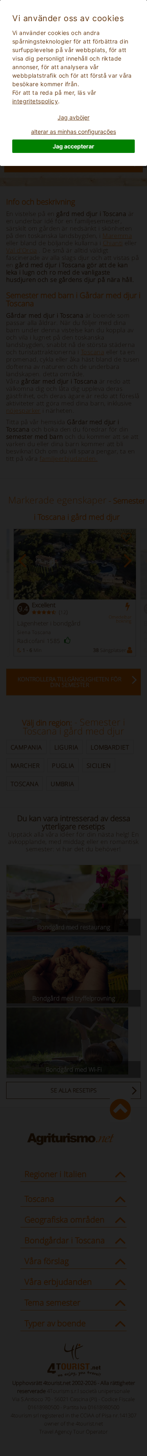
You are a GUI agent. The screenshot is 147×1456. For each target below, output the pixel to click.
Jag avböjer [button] (73, 117)
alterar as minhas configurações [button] (73, 131)
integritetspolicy (35, 101)
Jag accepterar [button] (73, 146)
